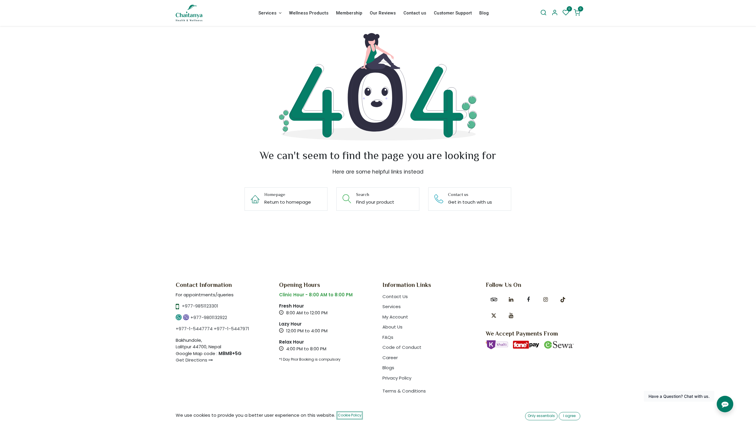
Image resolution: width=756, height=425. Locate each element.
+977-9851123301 (200, 306)
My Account (395, 317)
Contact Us (395, 296)
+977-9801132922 (208, 317)
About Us (392, 327)
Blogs (388, 367)
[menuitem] (270, 13)
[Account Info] (554, 13)
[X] (494, 315)
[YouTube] (511, 315)
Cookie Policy (349, 415)
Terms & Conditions (404, 391)
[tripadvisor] (494, 299)
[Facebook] (528, 299)
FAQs (387, 337)
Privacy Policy (396, 378)
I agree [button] (569, 415)
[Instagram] (545, 299)
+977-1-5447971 (231, 329)
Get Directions (192, 360)
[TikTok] (563, 299)
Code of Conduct (401, 347)
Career (390, 357)
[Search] (543, 13)
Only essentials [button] (541, 415)
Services (391, 306)
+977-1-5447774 (194, 329)
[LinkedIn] (511, 299)
